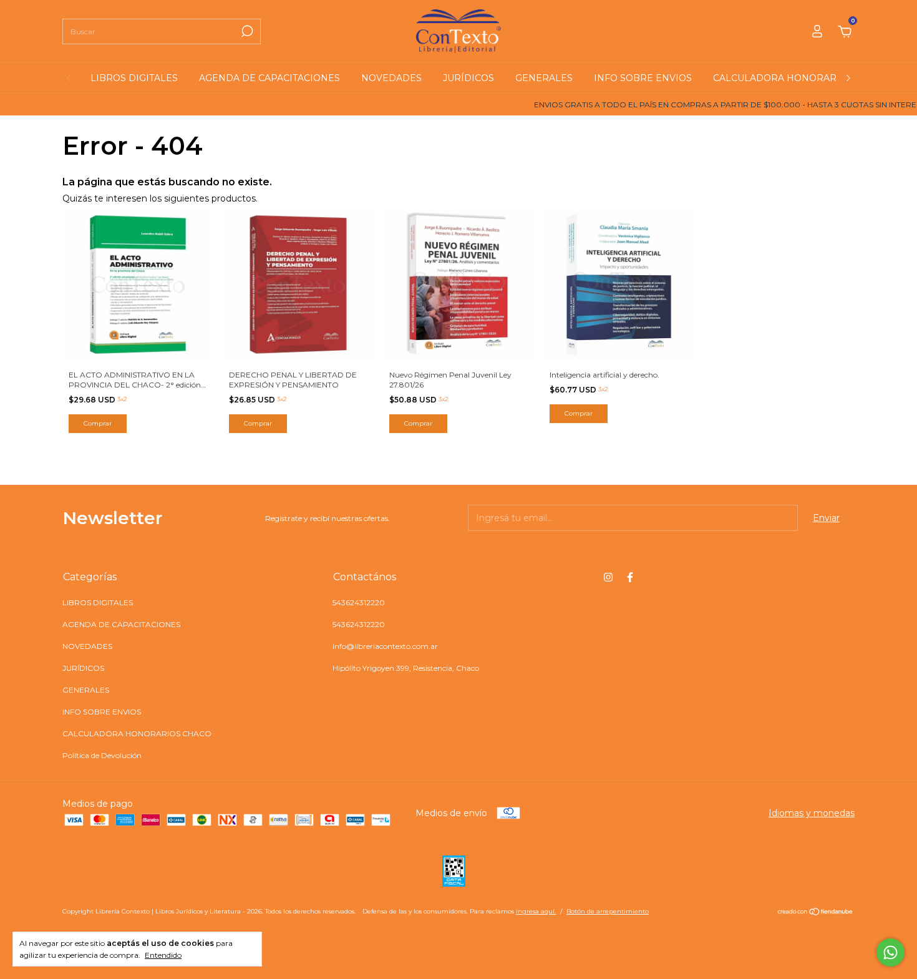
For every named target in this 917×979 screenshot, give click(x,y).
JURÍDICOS (468, 78)
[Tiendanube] (816, 912)
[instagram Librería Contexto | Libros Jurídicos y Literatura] (608, 577)
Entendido (163, 955)
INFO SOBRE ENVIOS (643, 78)
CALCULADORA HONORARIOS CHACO (801, 78)
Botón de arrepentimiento (607, 911)
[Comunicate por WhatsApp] (890, 952)
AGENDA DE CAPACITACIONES (269, 78)
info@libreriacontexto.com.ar (385, 646)
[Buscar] (246, 31)
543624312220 (358, 602)
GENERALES (544, 78)
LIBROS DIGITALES (134, 78)
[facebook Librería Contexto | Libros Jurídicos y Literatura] (630, 577)
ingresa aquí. (536, 911)
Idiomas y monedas (812, 813)
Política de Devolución (102, 755)
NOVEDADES (391, 78)
